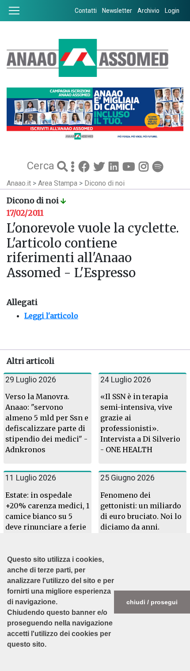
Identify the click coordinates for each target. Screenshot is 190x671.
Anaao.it (19, 183)
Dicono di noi (104, 183)
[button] (8, 666)
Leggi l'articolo (51, 315)
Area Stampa (58, 183)
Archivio (148, 10)
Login (172, 10)
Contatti (86, 10)
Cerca (42, 166)
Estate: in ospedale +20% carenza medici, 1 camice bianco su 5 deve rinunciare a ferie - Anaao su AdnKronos (47, 516)
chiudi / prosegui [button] (152, 602)
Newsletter (117, 10)
